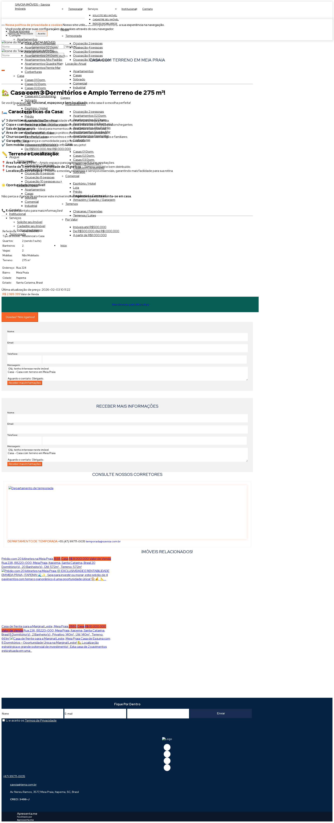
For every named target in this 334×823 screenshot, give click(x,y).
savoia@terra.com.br (23, 784)
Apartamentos (83, 71)
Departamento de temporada (33, 541)
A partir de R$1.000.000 (90, 235)
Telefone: (12, 353)
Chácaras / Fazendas (87, 211)
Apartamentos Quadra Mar (91, 132)
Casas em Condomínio (88, 168)
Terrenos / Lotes (84, 215)
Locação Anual (75, 64)
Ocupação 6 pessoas (88, 51)
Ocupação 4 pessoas (88, 47)
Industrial (79, 87)
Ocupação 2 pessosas (88, 112)
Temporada (73, 36)
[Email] (167, 760)
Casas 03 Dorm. (84, 160)
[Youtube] (167, 754)
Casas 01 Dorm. (83, 152)
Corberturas (81, 140)
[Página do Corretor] (31, 488)
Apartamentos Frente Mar (91, 136)
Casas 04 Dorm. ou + (87, 164)
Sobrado (79, 79)
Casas (77, 75)
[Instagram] (167, 767)
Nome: (11, 331)
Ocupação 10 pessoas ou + (91, 60)
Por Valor (71, 219)
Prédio (77, 192)
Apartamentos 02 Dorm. (90, 116)
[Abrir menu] (3, 24)
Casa (68, 144)
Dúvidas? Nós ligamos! (20, 317)
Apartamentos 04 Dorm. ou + (93, 124)
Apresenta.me (27, 814)
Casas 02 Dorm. (84, 156)
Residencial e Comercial (89, 196)
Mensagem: (13, 365)
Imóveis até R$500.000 (89, 227)
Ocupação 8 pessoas (88, 56)
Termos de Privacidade (41, 720)
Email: (10, 342)
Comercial (80, 83)
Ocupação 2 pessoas (87, 43)
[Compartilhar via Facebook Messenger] (131, 395)
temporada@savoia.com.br (103, 541)
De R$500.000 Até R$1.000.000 (96, 231)
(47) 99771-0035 (14, 776)
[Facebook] (167, 747)
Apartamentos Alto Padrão (92, 128)
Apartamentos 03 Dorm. (90, 120)
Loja (76, 188)
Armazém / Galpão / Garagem (94, 200)
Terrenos (71, 204)
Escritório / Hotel (84, 183)
